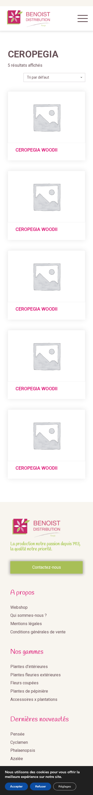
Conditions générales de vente (38, 631)
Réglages (64, 786)
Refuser (40, 786)
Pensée (17, 734)
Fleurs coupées (24, 682)
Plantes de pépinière (29, 691)
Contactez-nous (46, 567)
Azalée (16, 758)
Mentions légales (26, 623)
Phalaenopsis (22, 750)
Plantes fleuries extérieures (35, 674)
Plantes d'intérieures (29, 666)
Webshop (19, 607)
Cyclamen (19, 742)
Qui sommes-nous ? (28, 615)
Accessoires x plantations (33, 699)
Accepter (16, 786)
